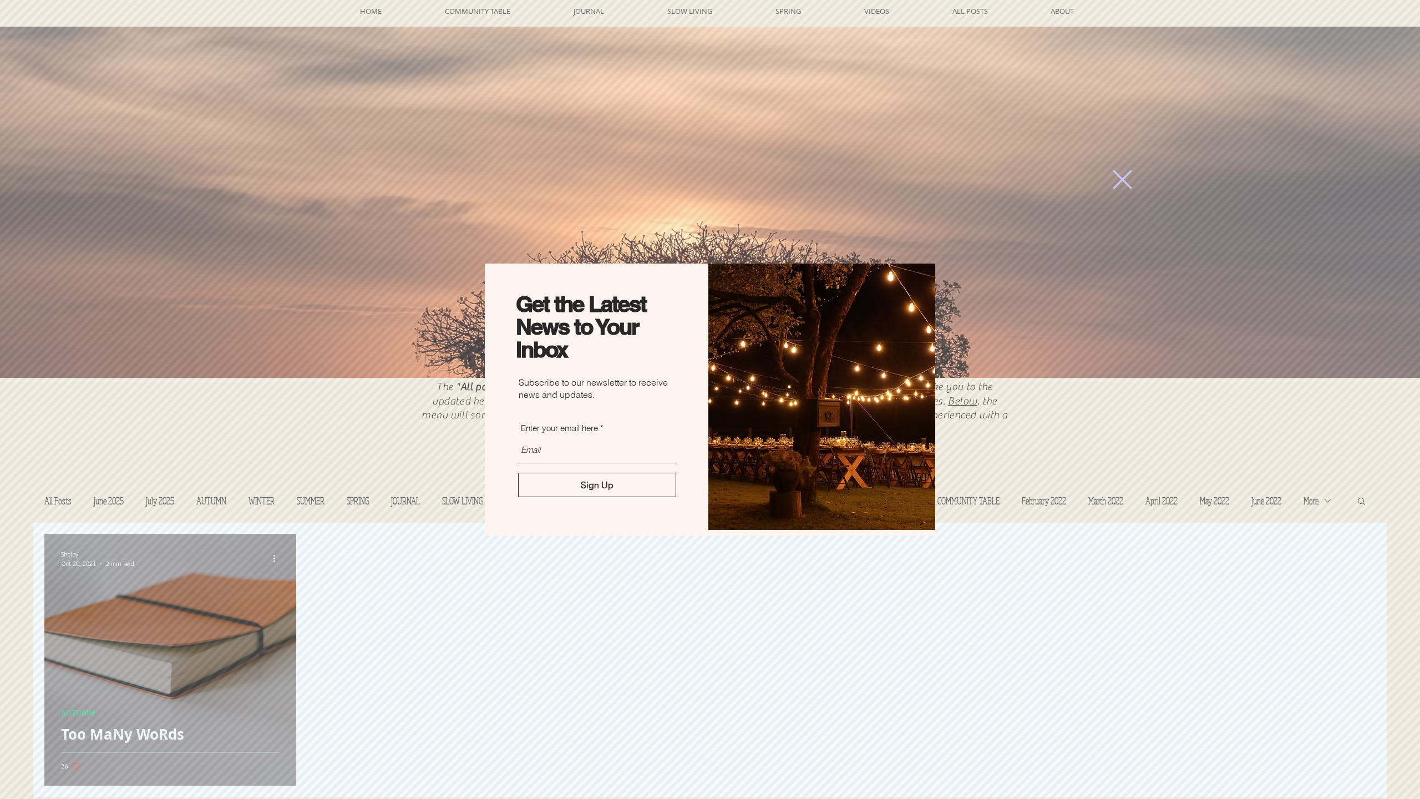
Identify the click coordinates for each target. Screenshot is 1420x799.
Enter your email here (559, 428)
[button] (1122, 179)
